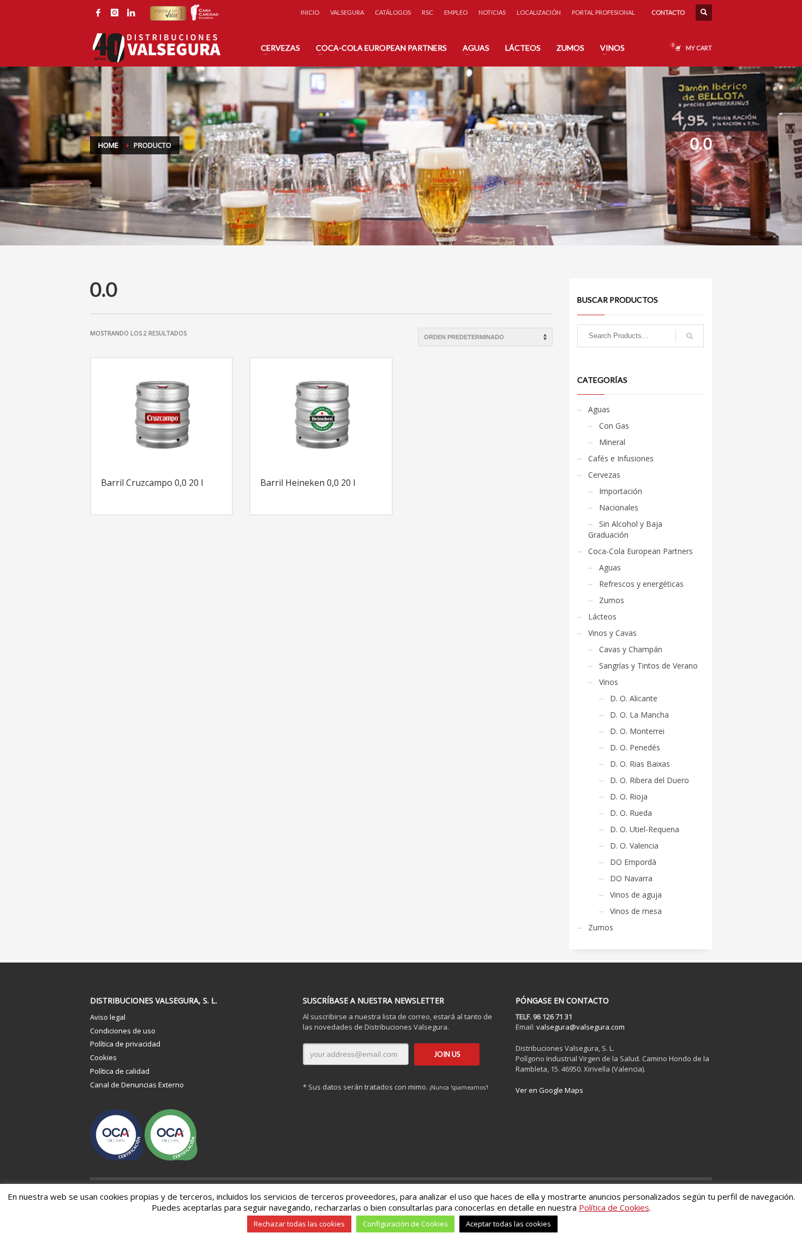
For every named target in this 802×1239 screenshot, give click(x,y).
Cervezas (604, 475)
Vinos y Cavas (612, 633)
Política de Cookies (614, 1207)
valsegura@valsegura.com (580, 1027)
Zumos (611, 600)
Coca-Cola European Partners (640, 551)
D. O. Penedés (635, 747)
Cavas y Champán (630, 649)
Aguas (599, 409)
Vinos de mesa (636, 911)
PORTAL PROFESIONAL (603, 12)
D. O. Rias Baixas (640, 764)
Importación (620, 491)
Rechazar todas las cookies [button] (299, 1224)
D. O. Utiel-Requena (644, 829)
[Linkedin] (131, 12)
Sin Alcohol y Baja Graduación (625, 529)
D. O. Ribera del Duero (649, 780)
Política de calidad (119, 1071)
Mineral (612, 442)
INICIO (310, 12)
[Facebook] (98, 12)
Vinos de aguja (636, 894)
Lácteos (602, 616)
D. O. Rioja (629, 796)
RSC (427, 12)
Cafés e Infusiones (621, 458)
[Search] (689, 335)
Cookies (103, 1057)
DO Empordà (633, 862)
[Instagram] (114, 12)
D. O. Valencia (634, 845)
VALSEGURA (347, 12)
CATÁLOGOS (393, 12)
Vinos (608, 682)
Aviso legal (107, 1017)
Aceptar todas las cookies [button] (508, 1224)
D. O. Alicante (633, 698)
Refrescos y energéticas (641, 584)
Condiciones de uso (122, 1031)
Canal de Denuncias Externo (137, 1085)
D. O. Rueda (631, 813)
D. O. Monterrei (637, 731)
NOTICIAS (492, 12)
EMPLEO (456, 12)
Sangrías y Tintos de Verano (648, 665)
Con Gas (614, 425)
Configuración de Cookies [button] (405, 1224)
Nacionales (618, 507)
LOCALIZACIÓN (539, 12)
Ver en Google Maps (549, 1090)
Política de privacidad (125, 1044)
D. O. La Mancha (639, 714)
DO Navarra (631, 878)
